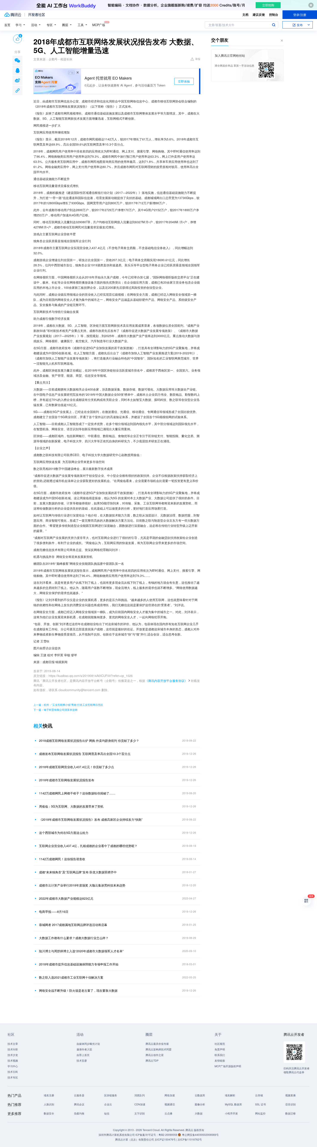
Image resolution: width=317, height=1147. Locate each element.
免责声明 (220, 1049)
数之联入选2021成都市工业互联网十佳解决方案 (71, 977)
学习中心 (13, 1066)
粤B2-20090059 (168, 1134)
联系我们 (220, 1055)
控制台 (273, 14)
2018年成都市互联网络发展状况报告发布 (66, 780)
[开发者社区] (36, 14)
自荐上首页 (83, 1055)
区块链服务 (110, 1095)
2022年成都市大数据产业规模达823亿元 (66, 898)
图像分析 (200, 1104)
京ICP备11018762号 (190, 1139)
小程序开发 (231, 1113)
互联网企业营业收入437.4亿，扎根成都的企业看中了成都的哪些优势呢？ (88, 846)
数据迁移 (290, 1113)
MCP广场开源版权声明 (228, 1066)
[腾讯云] (12, 15)
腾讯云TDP (152, 1060)
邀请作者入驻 (84, 1049)
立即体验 (184, 81)
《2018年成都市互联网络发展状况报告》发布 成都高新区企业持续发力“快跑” (91, 819)
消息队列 (139, 1095)
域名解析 (230, 1095)
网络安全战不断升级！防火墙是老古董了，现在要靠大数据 (78, 990)
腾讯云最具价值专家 (157, 1043)
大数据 (198, 1113)
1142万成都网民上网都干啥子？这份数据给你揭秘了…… (77, 793)
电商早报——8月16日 (53, 911)
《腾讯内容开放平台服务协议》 (166, 680)
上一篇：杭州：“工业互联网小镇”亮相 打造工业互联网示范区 (68, 704)
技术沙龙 (13, 1055)
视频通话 (170, 1104)
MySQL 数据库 (233, 1104)
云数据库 (200, 1095)
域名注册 (49, 1095)
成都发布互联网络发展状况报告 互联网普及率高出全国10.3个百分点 (84, 754)
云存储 (259, 1095)
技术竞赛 (82, 1060)
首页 (7, 25)
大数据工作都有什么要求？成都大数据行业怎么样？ (73, 938)
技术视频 (13, 1060)
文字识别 (139, 1113)
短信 (106, 1113)
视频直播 (290, 1095)
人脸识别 (49, 1104)
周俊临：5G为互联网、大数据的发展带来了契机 (71, 806)
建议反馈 (259, 14)
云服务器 (79, 1095)
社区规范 (220, 1043)
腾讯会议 (79, 1104)
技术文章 (13, 1043)
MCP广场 (98, 25)
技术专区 (13, 1077)
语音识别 (290, 1104)
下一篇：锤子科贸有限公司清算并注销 (55, 709)
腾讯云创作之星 (155, 1055)
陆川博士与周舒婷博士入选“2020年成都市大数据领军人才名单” (81, 951)
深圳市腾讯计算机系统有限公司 (117, 1134)
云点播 (168, 1113)
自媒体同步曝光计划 (88, 1043)
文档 (245, 14)
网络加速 (170, 1095)
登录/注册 (299, 15)
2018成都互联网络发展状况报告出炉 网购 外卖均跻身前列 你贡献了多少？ (89, 740)
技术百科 (13, 1071)
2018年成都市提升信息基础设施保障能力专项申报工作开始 (78, 964)
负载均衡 (79, 1113)
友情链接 (220, 1060)
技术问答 (13, 1049)
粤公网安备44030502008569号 (200, 1134)
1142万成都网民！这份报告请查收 (62, 859)
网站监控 (260, 1113)
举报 (197, 59)
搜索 (273, 25)
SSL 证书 (260, 1104)
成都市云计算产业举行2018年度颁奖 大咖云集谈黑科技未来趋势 (82, 885)
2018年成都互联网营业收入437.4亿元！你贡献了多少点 (76, 767)
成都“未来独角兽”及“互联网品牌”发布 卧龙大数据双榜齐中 (78, 872)
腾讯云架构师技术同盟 (158, 1049)
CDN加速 (139, 1104)
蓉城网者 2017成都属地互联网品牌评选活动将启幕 (73, 925)
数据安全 (49, 1113)
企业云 (108, 1104)
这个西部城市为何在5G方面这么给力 (63, 832)
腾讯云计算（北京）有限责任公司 (134, 1139)
